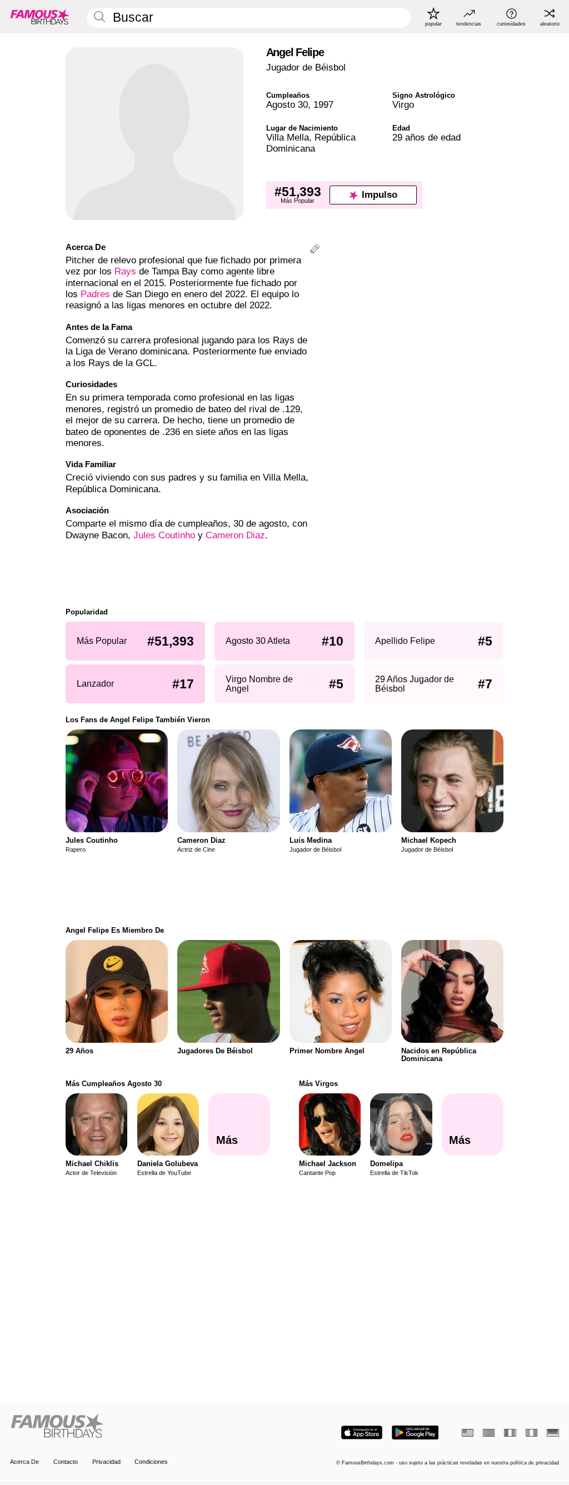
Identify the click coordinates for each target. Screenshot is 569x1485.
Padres (95, 294)
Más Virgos (318, 1083)
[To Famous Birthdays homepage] (40, 17)
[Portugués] (489, 1433)
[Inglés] (467, 1433)
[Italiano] (531, 1433)
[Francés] (510, 1433)
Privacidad (106, 1461)
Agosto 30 (287, 104)
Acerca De (24, 1461)
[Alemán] (552, 1433)
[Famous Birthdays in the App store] (361, 1432)
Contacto (65, 1461)
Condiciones (151, 1461)
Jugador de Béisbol (306, 67)
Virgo (403, 104)
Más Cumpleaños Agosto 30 (114, 1083)
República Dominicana (311, 143)
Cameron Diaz (235, 535)
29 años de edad (426, 137)
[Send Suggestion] (315, 250)
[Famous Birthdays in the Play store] (415, 1432)
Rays (125, 271)
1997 (323, 104)
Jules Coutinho (164, 535)
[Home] (144, 1426)
